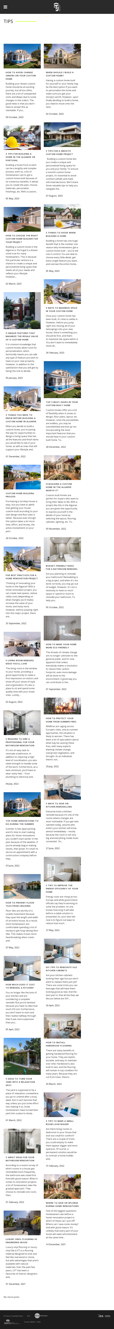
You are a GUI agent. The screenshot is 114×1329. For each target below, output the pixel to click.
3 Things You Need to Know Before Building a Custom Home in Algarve (21, 418)
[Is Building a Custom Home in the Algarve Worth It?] (62, 467)
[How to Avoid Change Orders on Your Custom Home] (22, 56)
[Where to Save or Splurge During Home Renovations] (62, 1186)
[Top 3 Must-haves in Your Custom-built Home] (62, 379)
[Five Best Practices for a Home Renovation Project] (22, 559)
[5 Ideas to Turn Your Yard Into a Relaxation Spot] (22, 1056)
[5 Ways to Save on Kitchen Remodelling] (62, 787)
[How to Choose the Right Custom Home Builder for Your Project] (22, 219)
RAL (28, 1316)
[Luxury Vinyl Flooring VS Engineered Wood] (22, 1223)
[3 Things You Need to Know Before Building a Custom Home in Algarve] (22, 398)
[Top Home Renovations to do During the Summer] (22, 804)
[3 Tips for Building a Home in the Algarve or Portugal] (22, 138)
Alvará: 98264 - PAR (32, 1322)
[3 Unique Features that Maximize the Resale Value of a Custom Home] (22, 310)
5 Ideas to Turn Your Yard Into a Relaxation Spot (20, 1082)
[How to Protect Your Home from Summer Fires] (62, 706)
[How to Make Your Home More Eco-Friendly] (62, 628)
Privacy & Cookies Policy (13, 1316)
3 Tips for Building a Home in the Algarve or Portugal (20, 157)
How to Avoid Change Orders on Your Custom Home (21, 75)
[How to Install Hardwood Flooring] (62, 1026)
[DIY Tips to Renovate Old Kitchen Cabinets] (62, 951)
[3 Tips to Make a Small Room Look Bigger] (62, 1104)
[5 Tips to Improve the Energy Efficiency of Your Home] (62, 869)
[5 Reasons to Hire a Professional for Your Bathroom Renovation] (22, 722)
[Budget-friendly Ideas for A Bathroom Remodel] (62, 549)
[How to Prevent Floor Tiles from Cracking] (22, 886)
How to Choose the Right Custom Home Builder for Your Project (22, 238)
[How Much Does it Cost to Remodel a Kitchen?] (22, 968)
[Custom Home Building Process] (22, 477)
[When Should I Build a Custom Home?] (62, 56)
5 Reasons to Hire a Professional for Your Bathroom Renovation (20, 742)
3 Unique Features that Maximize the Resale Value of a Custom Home (22, 336)
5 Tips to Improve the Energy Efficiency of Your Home (62, 888)
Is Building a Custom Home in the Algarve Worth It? (59, 487)
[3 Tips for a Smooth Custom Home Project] (62, 134)
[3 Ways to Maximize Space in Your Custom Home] (62, 291)
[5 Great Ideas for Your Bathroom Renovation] (22, 1141)
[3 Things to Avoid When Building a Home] (62, 216)
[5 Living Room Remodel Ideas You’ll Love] (22, 644)
